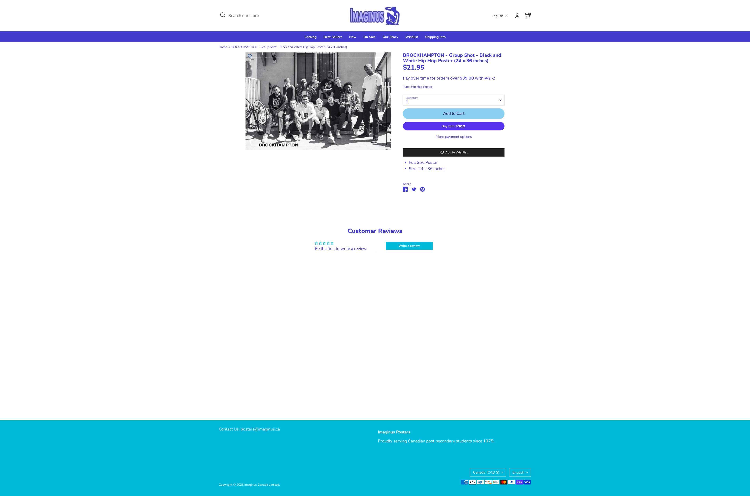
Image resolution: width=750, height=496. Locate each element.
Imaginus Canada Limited (261, 485)
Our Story (390, 37)
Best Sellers (333, 37)
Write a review (409, 246)
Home (223, 47)
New (352, 37)
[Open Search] (223, 15)
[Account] (517, 16)
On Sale (369, 37)
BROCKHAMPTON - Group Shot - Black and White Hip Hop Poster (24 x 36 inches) (289, 47)
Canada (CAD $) (486, 472)
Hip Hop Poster (421, 87)
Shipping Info (435, 37)
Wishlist (411, 37)
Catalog (310, 37)
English (497, 15)
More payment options (454, 136)
